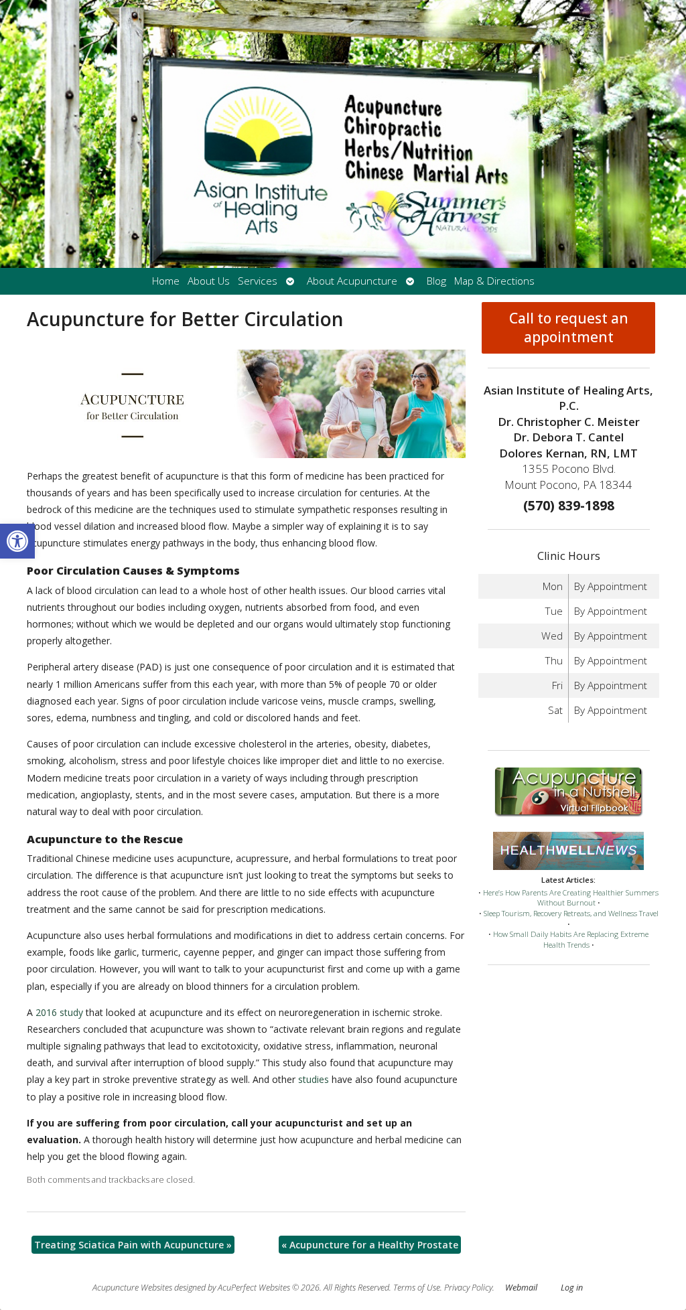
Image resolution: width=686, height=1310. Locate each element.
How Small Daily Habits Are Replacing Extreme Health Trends (570, 939)
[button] (17, 541)
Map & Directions (494, 281)
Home (166, 281)
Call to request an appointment (568, 327)
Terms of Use (416, 1287)
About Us (209, 281)
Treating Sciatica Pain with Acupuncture (133, 1244)
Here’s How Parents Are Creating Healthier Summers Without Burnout (571, 897)
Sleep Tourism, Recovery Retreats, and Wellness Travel (571, 913)
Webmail (521, 1287)
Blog (436, 281)
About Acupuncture (352, 281)
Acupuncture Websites (132, 1287)
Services (257, 281)
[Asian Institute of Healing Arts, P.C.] (343, 134)
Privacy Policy (468, 1287)
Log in (572, 1287)
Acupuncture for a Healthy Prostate (369, 1244)
